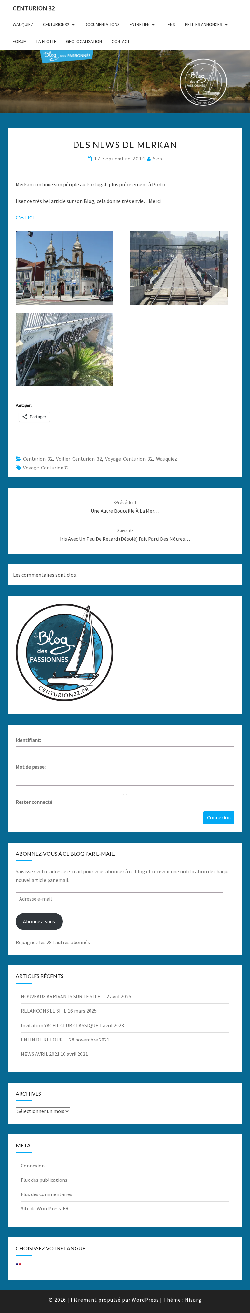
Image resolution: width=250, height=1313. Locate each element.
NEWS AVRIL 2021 (40, 1054)
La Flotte (46, 41)
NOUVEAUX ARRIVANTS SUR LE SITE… (63, 996)
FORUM (20, 41)
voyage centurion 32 (129, 458)
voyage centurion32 (46, 467)
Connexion (219, 817)
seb (158, 158)
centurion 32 (38, 458)
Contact (121, 41)
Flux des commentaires (46, 1194)
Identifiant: (28, 740)
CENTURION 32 (34, 8)
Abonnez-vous (39, 921)
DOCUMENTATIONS (102, 24)
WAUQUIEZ (23, 24)
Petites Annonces (203, 24)
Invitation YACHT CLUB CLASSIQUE (59, 1025)
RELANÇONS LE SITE (44, 1010)
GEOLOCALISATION (84, 41)
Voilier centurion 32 (79, 458)
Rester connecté (34, 802)
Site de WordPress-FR (45, 1208)
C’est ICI (25, 217)
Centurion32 (56, 24)
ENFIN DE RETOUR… (44, 1039)
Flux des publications (44, 1180)
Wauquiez (166, 458)
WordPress (145, 1299)
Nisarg (193, 1299)
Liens (170, 24)
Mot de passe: (31, 766)
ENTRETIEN (140, 24)
